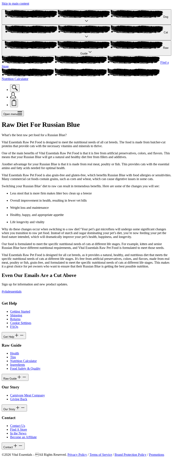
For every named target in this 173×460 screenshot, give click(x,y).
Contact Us (17, 425)
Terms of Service (100, 454)
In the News (18, 433)
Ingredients (17, 364)
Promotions (156, 454)
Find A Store (18, 429)
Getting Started (20, 311)
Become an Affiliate (23, 437)
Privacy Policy (77, 454)
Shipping (16, 315)
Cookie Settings (20, 323)
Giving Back (18, 399)
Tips (13, 357)
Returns (15, 319)
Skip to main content (15, 3)
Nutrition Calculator (23, 361)
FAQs (14, 326)
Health (14, 353)
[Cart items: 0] (14, 103)
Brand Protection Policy (130, 454)
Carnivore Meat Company (27, 395)
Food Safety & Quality (25, 368)
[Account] (13, 97)
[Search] (15, 88)
